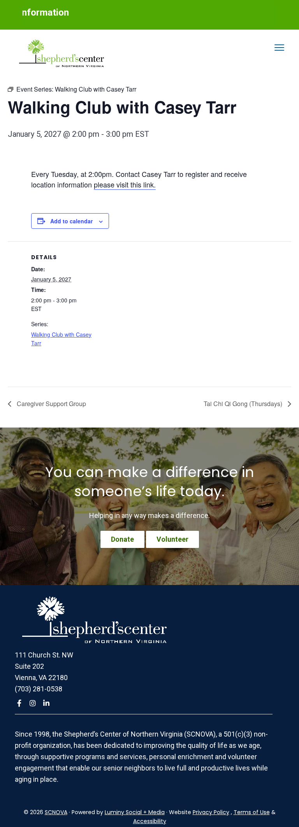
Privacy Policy (211, 812)
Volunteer (172, 539)
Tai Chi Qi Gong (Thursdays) (244, 403)
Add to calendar (71, 221)
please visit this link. (125, 184)
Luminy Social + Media (135, 812)
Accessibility (149, 821)
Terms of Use (252, 812)
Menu (279, 47)
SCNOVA (56, 812)
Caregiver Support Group (50, 403)
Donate (122, 539)
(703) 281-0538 (38, 689)
